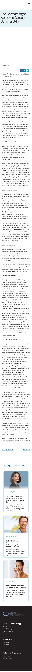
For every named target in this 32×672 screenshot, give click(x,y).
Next (25, 450)
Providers (6, 644)
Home (4, 74)
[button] (21, 70)
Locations (6, 642)
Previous (8, 450)
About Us (6, 627)
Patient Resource (8, 631)
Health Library (7, 629)
